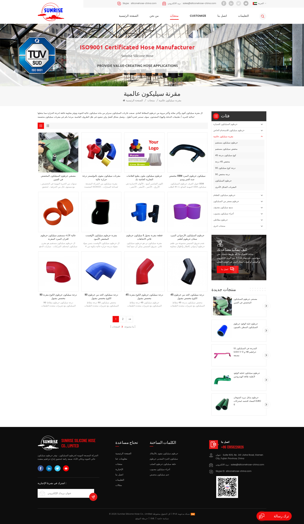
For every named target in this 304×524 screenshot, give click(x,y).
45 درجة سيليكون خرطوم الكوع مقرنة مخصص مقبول (144, 296)
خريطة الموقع (141, 518)
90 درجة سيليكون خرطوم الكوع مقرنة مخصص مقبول (58, 296)
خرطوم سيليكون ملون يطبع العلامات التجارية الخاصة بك (144, 177)
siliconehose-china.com (143, 3)
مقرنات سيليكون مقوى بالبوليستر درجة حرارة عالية (101, 177)
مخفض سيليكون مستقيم (226, 149)
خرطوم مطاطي (220, 220)
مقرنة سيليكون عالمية (223, 136)
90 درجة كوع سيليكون (225, 168)
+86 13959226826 (232, 447)
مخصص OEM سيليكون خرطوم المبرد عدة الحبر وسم (187, 177)
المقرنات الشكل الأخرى (225, 187)
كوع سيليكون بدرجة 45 (225, 155)
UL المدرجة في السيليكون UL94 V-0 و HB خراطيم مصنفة (245, 352)
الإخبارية (119, 469)
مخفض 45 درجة (222, 161)
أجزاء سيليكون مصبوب (223, 213)
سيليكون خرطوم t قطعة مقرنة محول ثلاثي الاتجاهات (144, 237)
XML (152, 518)
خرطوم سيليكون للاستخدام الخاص (228, 130)
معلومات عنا (121, 459)
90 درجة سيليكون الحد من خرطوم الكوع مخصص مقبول (101, 296)
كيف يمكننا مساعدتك (232, 249)
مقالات (118, 485)
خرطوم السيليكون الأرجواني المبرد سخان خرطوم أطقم (187, 237)
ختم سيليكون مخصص (159, 474)
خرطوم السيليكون (223, 180)
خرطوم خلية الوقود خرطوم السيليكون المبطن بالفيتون (246, 325)
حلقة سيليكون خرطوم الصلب (163, 464)
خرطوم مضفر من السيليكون (226, 201)
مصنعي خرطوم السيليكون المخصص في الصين (58, 177)
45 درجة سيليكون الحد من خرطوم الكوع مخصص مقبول (187, 296)
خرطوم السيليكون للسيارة (225, 124)
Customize (198, 16)
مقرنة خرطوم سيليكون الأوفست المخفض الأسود (101, 237)
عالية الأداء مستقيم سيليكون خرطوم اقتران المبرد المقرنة (58, 237)
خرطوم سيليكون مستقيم (226, 142)
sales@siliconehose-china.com (199, 3)
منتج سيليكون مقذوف (223, 207)
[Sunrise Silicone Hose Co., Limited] (51, 12)
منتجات (174, 16)
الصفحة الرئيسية (128, 16)
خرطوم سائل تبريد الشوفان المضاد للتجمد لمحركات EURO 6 (247, 401)
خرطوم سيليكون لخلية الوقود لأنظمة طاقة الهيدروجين (247, 374)
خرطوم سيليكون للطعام (224, 195)
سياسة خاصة (163, 518)
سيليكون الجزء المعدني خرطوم (164, 459)
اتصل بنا (222, 16)
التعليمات (243, 16)
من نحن (154, 16)
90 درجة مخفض (222, 174)
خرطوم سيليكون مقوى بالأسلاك (164, 453)
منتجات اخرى (219, 226)
